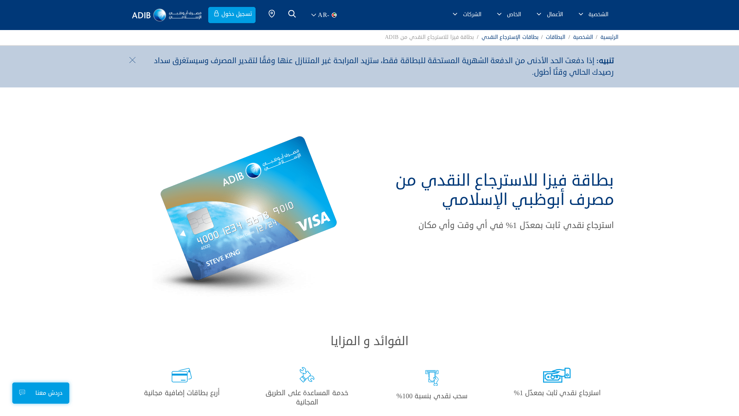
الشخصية (599, 14)
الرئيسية (609, 37)
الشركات (472, 14)
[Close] (131, 60)
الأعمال (555, 14)
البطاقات (555, 37)
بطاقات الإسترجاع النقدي (510, 37)
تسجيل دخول (236, 14)
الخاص (514, 14)
